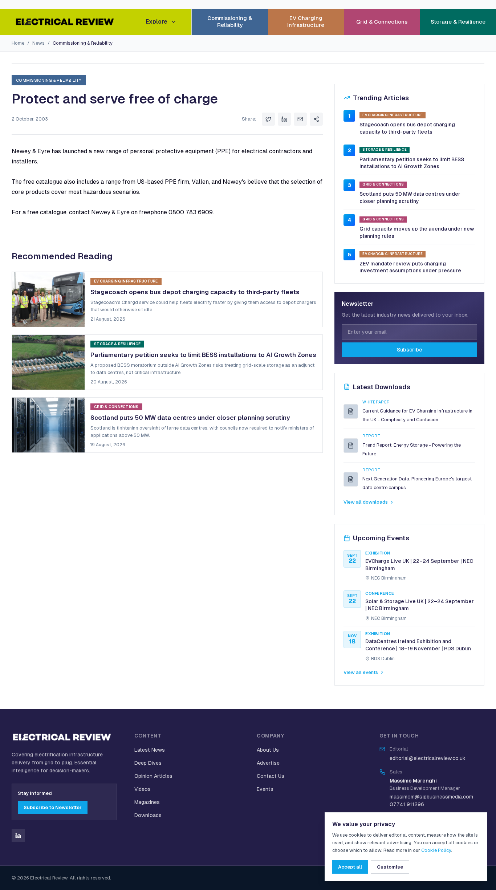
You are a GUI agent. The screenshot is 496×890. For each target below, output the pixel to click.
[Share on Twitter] (268, 119)
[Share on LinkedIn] (284, 119)
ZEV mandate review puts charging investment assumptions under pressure (410, 267)
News (38, 43)
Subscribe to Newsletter (53, 807)
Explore (156, 21)
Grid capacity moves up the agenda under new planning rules (416, 232)
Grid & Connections (381, 22)
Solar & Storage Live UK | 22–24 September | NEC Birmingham (419, 604)
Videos (142, 789)
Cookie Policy (436, 850)
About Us (268, 750)
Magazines (147, 802)
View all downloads (365, 502)
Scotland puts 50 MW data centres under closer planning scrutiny (409, 197)
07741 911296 (407, 804)
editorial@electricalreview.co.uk (427, 758)
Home (18, 43)
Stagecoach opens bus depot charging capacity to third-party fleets (407, 128)
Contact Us (270, 776)
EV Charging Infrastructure (305, 21)
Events (265, 789)
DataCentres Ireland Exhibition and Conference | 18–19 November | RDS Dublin (418, 644)
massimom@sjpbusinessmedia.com (431, 797)
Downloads (148, 815)
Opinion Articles (153, 776)
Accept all (350, 867)
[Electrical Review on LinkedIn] (18, 835)
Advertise (268, 763)
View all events (360, 672)
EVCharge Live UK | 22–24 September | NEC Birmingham (419, 564)
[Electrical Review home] (65, 22)
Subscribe (409, 350)
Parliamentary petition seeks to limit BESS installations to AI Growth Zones (411, 163)
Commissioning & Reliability (229, 21)
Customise (390, 867)
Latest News (149, 750)
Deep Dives (148, 763)
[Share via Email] (300, 119)
